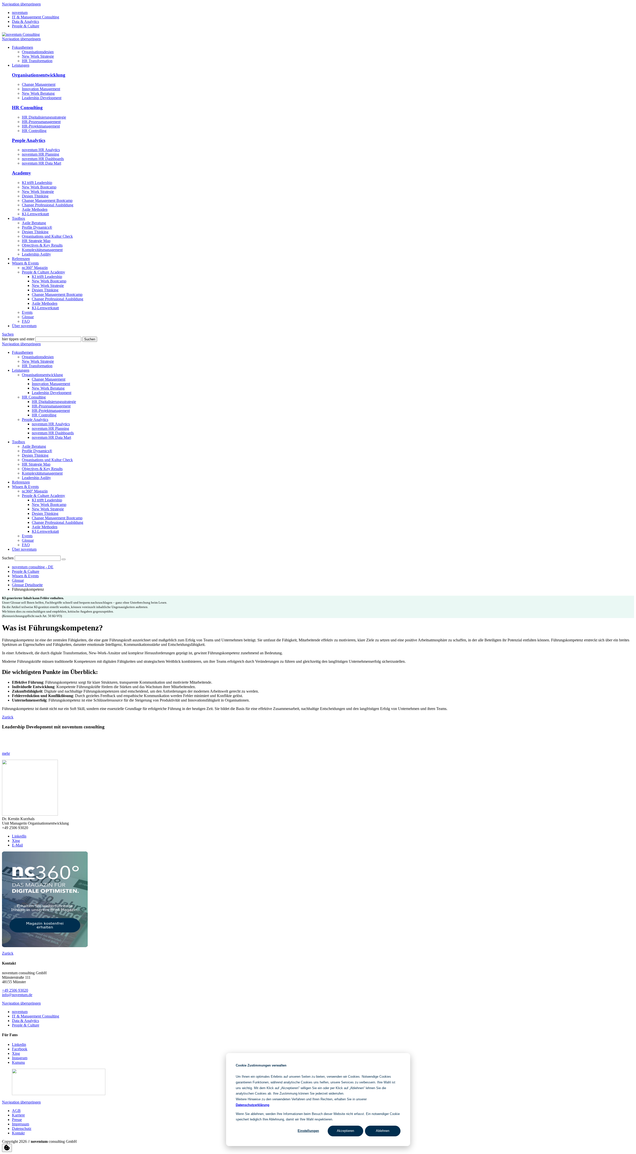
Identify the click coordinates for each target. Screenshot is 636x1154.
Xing (16, 841)
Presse (17, 1119)
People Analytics (28, 140)
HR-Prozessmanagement (41, 122)
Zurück (7, 717)
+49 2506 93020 (15, 990)
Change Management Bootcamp (47, 200)
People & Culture (25, 26)
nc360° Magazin (35, 491)
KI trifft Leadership (37, 182)
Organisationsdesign (38, 357)
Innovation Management (41, 89)
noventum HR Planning (40, 154)
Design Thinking (35, 196)
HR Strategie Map (36, 464)
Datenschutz (21, 1128)
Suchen (8, 334)
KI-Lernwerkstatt (35, 214)
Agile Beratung (34, 446)
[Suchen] (64, 559)
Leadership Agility (36, 478)
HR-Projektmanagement (41, 126)
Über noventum (24, 549)
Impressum (20, 1124)
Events (27, 536)
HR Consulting (27, 107)
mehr (6, 753)
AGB (16, 1111)
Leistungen (20, 370)
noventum (20, 12)
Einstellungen (308, 1131)
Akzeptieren (345, 1131)
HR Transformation (37, 366)
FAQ (26, 545)
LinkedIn (19, 836)
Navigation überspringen (21, 4)
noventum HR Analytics (41, 150)
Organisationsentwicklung (38, 75)
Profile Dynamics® (37, 451)
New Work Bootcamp (39, 187)
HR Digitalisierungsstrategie (44, 117)
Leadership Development (41, 98)
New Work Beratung (38, 93)
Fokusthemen (22, 352)
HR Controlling (34, 131)
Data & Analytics (25, 21)
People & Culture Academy (43, 495)
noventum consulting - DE (32, 567)
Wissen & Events (25, 487)
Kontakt (18, 1133)
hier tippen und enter (18, 339)
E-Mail (17, 845)
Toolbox (18, 442)
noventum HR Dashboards (43, 159)
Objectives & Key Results (42, 469)
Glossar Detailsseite (27, 585)
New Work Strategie (38, 191)
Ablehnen (382, 1131)
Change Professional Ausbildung (47, 205)
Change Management (38, 84)
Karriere (18, 1115)
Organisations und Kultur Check (47, 460)
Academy (21, 173)
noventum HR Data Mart (41, 163)
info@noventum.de (17, 995)
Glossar (28, 540)
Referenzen (21, 482)
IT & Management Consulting (35, 17)
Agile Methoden (34, 209)
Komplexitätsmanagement (42, 473)
